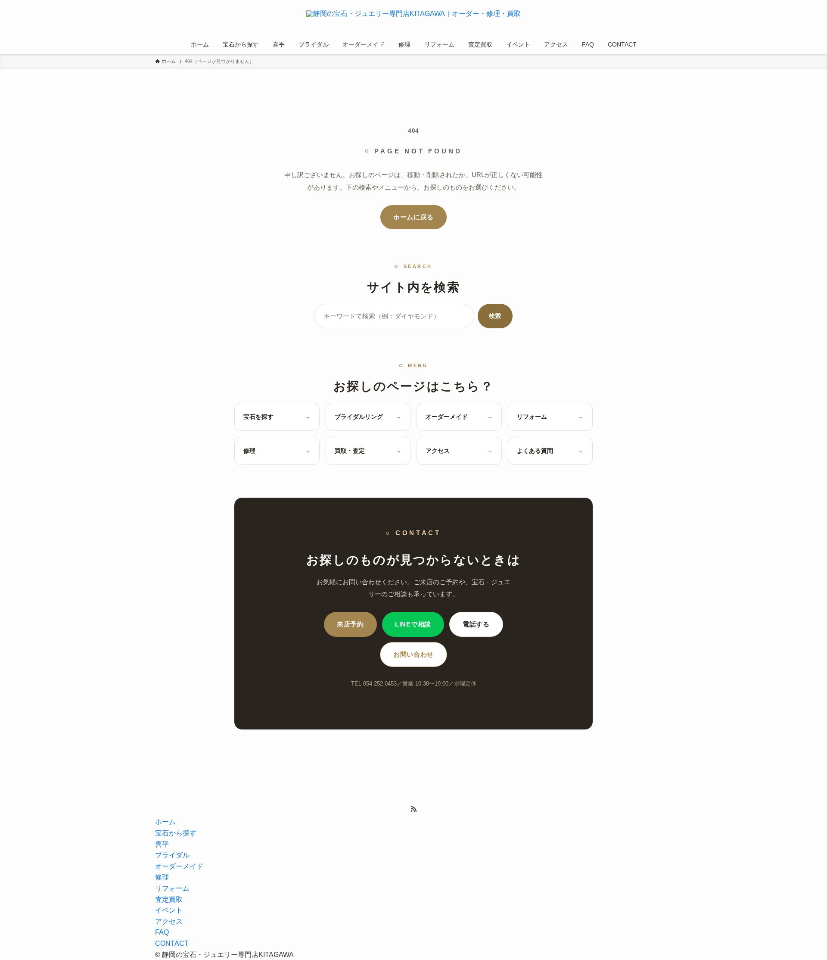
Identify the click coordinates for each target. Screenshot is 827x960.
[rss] (413, 809)
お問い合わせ (413, 654)
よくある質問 (550, 450)
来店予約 (350, 624)
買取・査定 (368, 450)
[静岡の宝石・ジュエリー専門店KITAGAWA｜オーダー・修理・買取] (413, 19)
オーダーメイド (459, 416)
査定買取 (169, 899)
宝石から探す (175, 833)
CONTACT (172, 943)
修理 (277, 450)
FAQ (162, 932)
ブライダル (172, 855)
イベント (169, 910)
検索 (495, 315)
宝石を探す (277, 416)
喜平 (162, 844)
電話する (476, 624)
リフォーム (550, 416)
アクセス (459, 450)
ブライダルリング (368, 416)
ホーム (165, 822)
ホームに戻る (413, 217)
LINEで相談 (413, 624)
